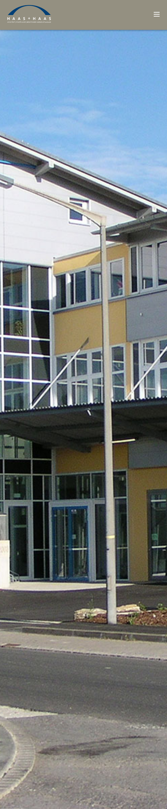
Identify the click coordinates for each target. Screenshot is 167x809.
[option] (83, 404)
